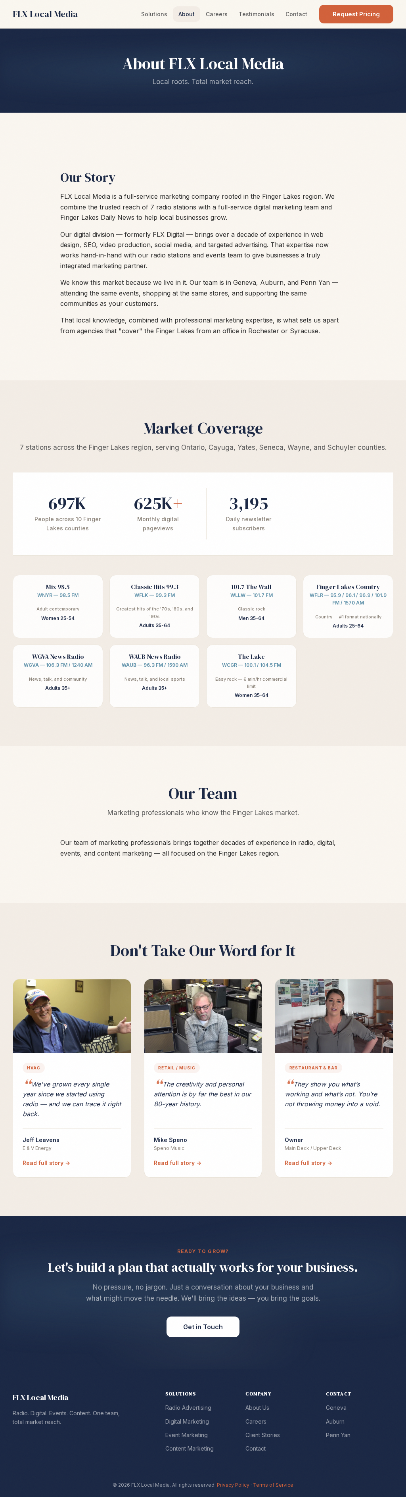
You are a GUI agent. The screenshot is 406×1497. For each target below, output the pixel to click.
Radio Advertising (188, 1407)
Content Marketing (189, 1448)
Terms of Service (273, 1485)
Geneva (336, 1407)
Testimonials (256, 14)
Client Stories (262, 1435)
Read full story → (46, 1162)
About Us (257, 1407)
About (186, 14)
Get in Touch (203, 1327)
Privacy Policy (233, 1485)
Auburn (335, 1421)
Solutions (154, 14)
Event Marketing (186, 1435)
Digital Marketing (187, 1421)
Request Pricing (356, 14)
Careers (217, 14)
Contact (296, 14)
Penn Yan (338, 1435)
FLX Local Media (40, 1397)
